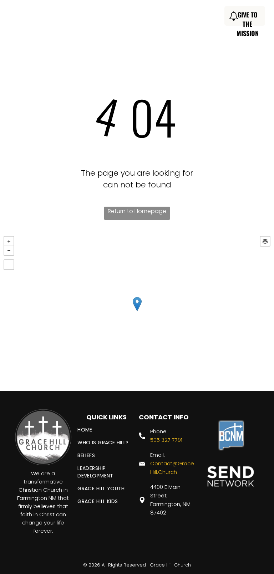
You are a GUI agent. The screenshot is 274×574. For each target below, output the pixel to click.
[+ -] (137, 311)
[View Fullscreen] (9, 264)
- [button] (9, 250)
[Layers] (265, 241)
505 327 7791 (166, 440)
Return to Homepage (137, 211)
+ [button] (9, 241)
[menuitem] (96, 17)
